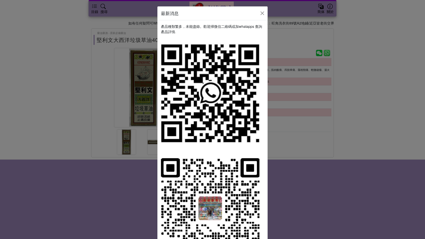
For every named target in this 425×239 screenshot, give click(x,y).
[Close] (262, 13)
